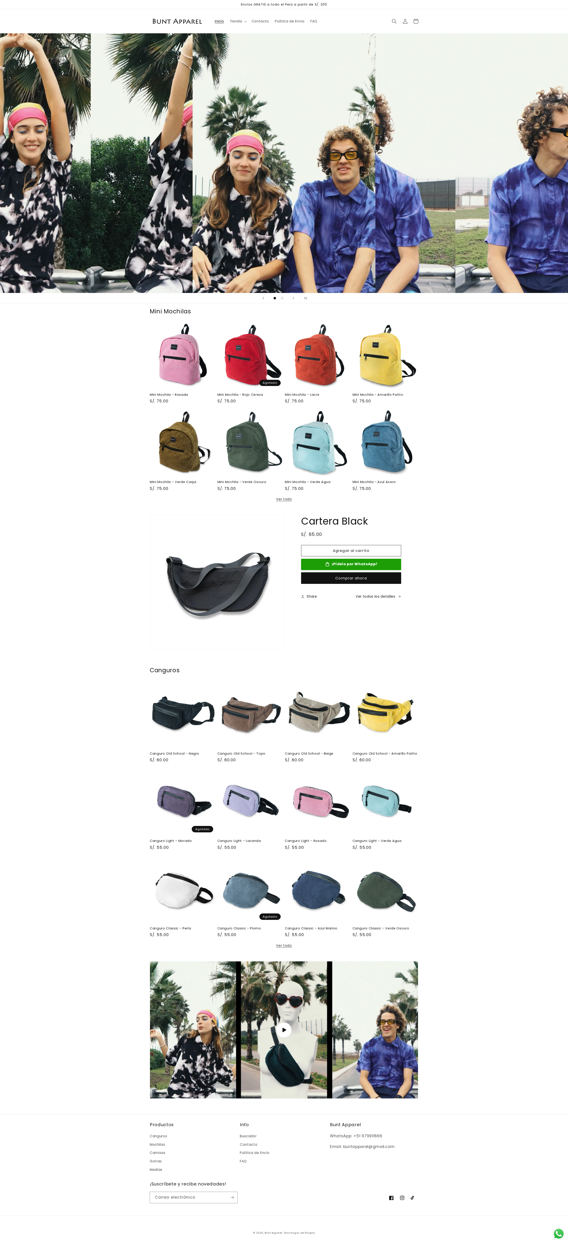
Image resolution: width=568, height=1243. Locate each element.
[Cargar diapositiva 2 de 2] (282, 298)
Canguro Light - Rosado (306, 841)
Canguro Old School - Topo (241, 754)
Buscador (248, 1136)
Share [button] (312, 596)
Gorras (156, 1161)
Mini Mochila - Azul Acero (374, 482)
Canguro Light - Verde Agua (377, 841)
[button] (238, 21)
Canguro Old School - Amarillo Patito (385, 754)
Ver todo (284, 499)
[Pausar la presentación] (305, 298)
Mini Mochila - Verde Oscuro (241, 482)
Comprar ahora (351, 578)
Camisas (158, 1152)
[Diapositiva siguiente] (293, 298)
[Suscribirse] (232, 1197)
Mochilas (157, 1144)
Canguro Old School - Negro (174, 754)
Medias (156, 1169)
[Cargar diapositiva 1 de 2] (274, 298)
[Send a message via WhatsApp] (559, 1234)
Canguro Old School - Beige (309, 754)
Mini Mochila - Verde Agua (308, 482)
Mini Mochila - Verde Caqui (173, 482)
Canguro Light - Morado (171, 841)
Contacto (248, 1144)
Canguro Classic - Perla (170, 928)
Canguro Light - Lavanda (239, 841)
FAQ (243, 1161)
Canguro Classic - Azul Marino (311, 928)
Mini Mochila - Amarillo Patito (378, 395)
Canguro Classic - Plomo (239, 928)
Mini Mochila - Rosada (169, 395)
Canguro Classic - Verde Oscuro (381, 928)
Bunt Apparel (273, 1233)
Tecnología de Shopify (299, 1233)
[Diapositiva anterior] (263, 298)
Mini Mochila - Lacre (302, 395)
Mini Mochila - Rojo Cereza (240, 395)
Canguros (158, 1136)
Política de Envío (254, 1152)
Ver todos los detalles (375, 596)
